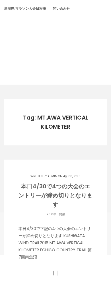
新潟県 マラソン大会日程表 (25, 8)
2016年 (51, 214)
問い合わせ (61, 8)
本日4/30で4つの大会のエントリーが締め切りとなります (55, 195)
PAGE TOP (102, 290)
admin (52, 176)
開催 (62, 214)
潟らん (55, 40)
